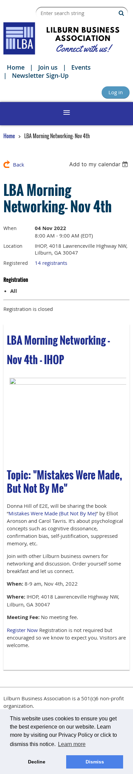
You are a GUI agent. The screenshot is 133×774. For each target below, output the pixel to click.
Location (13, 246)
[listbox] (99, 164)
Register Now (22, 630)
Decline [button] (36, 761)
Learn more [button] (72, 744)
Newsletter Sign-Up (40, 75)
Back (18, 164)
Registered (15, 263)
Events (81, 67)
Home (16, 67)
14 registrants (51, 262)
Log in (115, 92)
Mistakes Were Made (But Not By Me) (52, 513)
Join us (48, 67)
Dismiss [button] (95, 761)
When (10, 228)
